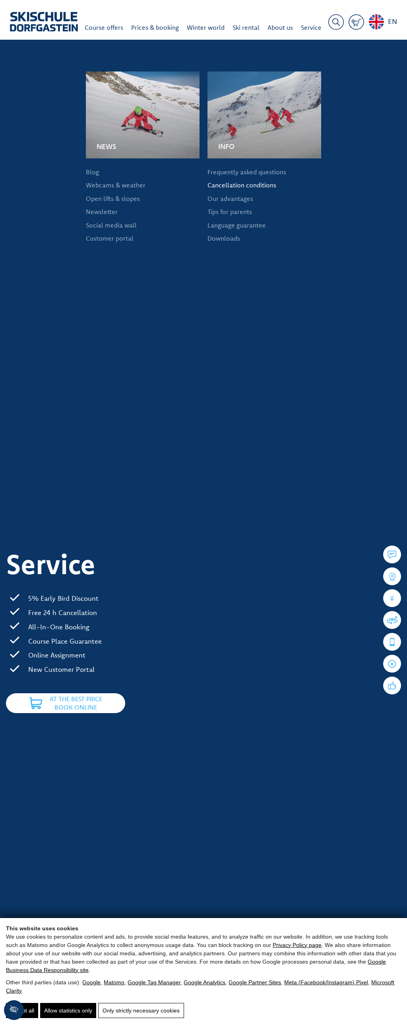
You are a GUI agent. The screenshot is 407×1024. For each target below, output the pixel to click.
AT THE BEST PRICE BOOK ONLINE (76, 703)
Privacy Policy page (297, 945)
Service (311, 27)
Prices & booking (155, 27)
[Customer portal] (392, 642)
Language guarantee (236, 225)
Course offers (104, 27)
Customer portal (110, 238)
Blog (92, 172)
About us (280, 27)
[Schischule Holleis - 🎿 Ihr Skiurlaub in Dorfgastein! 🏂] (44, 23)
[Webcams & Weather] (392, 576)
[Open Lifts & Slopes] (392, 598)
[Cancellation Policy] (392, 664)
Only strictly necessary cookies (141, 1010)
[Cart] (356, 23)
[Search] (336, 23)
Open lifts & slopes (113, 198)
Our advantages (230, 198)
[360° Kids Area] (392, 620)
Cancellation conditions (241, 185)
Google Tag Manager (154, 982)
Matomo (114, 982)
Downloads (223, 238)
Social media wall (111, 225)
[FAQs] (392, 554)
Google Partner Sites (255, 982)
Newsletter (102, 212)
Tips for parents (229, 212)
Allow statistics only (68, 1010)
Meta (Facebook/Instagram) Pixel (326, 982)
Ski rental (246, 27)
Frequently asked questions (246, 172)
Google (91, 982)
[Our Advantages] (392, 685)
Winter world (206, 27)
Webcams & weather (115, 185)
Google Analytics (204, 982)
